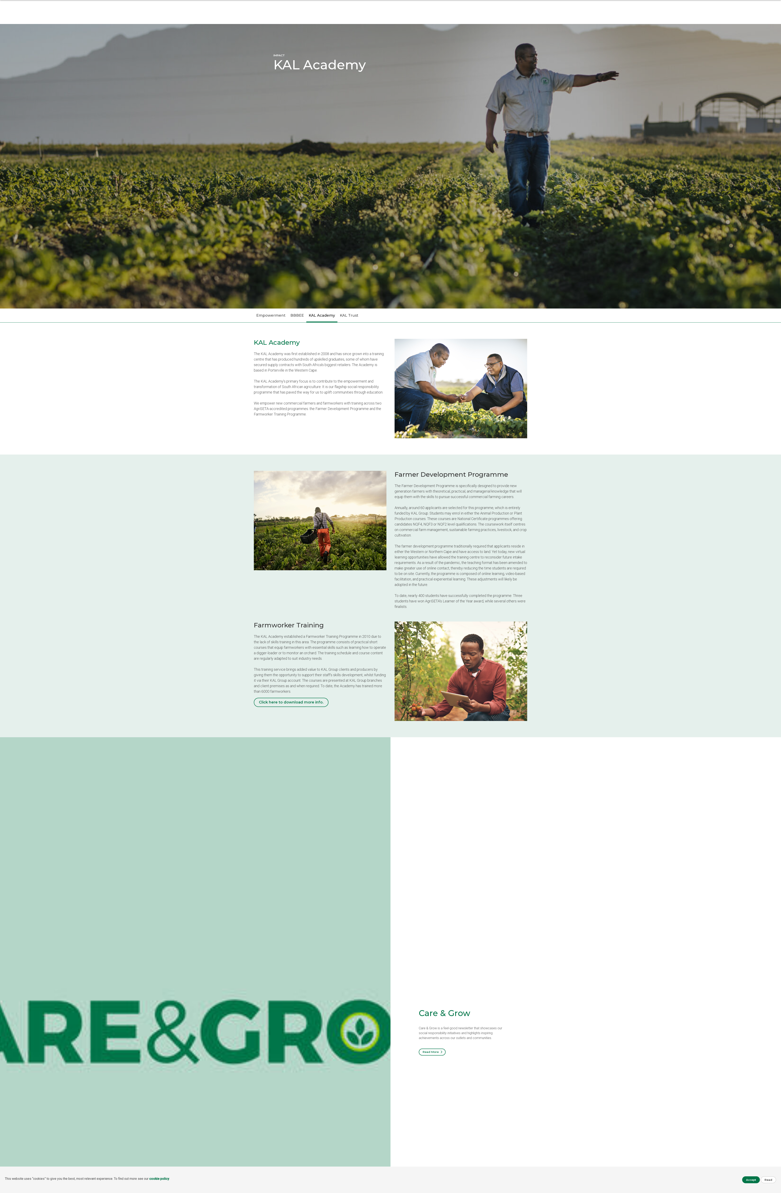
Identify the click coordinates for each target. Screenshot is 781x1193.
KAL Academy (322, 315)
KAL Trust (349, 315)
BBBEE (297, 315)
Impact (279, 55)
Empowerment (271, 315)
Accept (751, 1179)
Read (768, 1179)
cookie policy (159, 1179)
